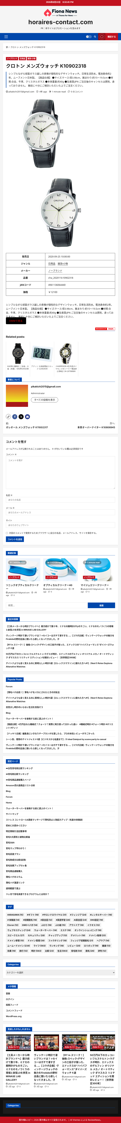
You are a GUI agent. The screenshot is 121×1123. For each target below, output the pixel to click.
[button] (6, 37)
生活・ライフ (14, 1047)
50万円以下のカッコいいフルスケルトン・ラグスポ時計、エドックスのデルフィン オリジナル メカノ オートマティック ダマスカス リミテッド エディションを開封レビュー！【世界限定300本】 (102, 1069)
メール (10, 507)
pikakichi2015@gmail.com (21, 91)
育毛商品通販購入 (14, 871)
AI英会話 (80, 920)
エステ (65, 930)
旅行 (23, 951)
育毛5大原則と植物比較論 (18, 837)
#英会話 (46, 920)
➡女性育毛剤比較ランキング (19, 768)
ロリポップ (91, 945)
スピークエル (15, 935)
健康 (106, 945)
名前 (9, 495)
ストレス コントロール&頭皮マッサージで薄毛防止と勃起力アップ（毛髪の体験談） (45, 819)
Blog (8, 713)
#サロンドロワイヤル (54, 914)
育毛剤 (76, 951)
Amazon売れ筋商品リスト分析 (20, 785)
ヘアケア (103, 940)
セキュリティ (36, 935)
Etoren (12, 925)
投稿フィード (12, 1004)
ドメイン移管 (15, 940)
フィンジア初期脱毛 (81, 940)
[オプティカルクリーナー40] (60, 569)
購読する (112, 36)
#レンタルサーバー (101, 914)
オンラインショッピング (88, 930)
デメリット (78, 935)
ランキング (56, 945)
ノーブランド (12, 58)
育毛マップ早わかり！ (16, 848)
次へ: (96, 425)
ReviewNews (94, 1119)
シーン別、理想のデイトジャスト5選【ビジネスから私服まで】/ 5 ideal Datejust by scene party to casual (56, 739)
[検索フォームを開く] (95, 36)
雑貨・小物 (31, 58)
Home (9, 802)
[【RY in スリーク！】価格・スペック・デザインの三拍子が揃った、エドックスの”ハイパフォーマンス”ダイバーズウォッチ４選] (74, 1042)
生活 (62, 951)
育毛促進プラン (13, 854)
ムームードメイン (18, 945)
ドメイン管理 (36, 940)
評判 (102, 951)
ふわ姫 (60, 925)
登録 (8, 993)
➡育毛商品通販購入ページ (18, 779)
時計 (36, 951)
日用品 (22, 58)
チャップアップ (57, 935)
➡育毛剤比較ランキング (17, 774)
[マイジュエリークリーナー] (98, 569)
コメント (11, 454)
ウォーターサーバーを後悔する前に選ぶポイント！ (29, 718)
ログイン (10, 999)
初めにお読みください (16, 825)
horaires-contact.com (60, 22)
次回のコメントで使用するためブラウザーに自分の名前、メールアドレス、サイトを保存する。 (53, 533)
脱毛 (90, 951)
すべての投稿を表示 (44, 399)
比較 (49, 951)
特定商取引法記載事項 (16, 831)
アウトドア (76, 925)
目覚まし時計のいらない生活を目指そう (24, 707)
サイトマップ (12, 814)
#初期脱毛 (30, 920)
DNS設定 (96, 920)
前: (27, 425)
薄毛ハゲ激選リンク (15, 882)
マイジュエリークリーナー (95, 585)
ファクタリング (57, 940)
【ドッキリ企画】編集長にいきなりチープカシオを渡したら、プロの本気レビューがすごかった (50, 733)
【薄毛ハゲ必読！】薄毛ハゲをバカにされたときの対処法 (33, 692)
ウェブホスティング (18, 930)
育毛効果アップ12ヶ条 (16, 865)
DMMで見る (16, 320)
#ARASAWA (15, 914)
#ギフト (33, 914)
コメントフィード (14, 1010)
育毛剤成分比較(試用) (16, 859)
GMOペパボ (29, 925)
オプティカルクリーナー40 (57, 585)
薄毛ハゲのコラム (14, 877)
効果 (11, 951)
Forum (9, 686)
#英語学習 (63, 920)
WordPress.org (14, 1016)
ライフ (39, 945)
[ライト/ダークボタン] (89, 36)
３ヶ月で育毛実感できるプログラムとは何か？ (27, 894)
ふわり (46, 925)
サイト (9, 520)
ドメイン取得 (97, 935)
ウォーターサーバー (45, 930)
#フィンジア (78, 914)
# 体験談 (13, 920)
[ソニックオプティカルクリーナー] (23, 569)
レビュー (73, 945)
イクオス (93, 925)
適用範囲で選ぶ (13, 888)
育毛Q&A (10, 842)
